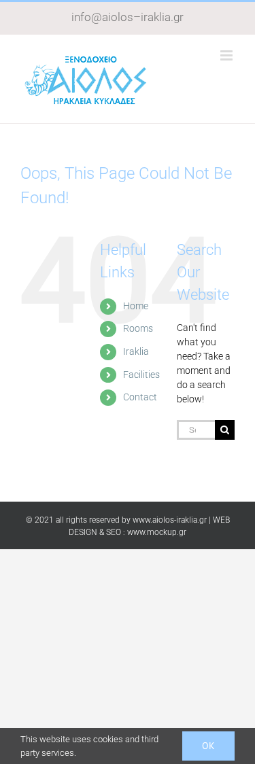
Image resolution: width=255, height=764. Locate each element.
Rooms (138, 328)
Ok (208, 746)
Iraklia (136, 351)
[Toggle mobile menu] (227, 55)
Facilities (141, 374)
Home (135, 305)
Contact (140, 397)
